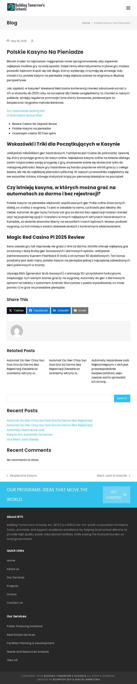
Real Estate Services (21, 635)
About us (13, 569)
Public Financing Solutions (24, 626)
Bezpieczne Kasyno (22, 476)
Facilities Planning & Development (30, 643)
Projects (12, 586)
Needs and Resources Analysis (28, 652)
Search (122, 398)
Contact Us (15, 603)
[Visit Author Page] (17, 331)
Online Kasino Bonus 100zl (24, 115)
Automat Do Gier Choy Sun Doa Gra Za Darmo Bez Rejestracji (49, 420)
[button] (128, 8)
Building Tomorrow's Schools (65, 675)
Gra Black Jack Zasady (23, 439)
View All (12, 660)
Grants (12, 594)
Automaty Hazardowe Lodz (25, 430)
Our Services (15, 577)
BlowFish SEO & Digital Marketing (76, 679)
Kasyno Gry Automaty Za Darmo (29, 435)
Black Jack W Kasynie (112, 476)
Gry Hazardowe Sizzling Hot (26, 111)
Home (11, 560)
